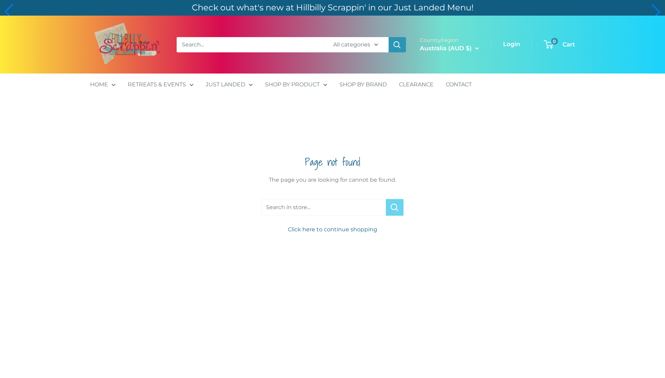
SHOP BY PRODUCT (292, 84)
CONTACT (459, 84)
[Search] (397, 44)
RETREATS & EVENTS (157, 84)
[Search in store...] (395, 207)
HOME (99, 84)
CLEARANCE (416, 84)
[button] (9, 11)
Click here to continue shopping (332, 229)
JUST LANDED (225, 84)
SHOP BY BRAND (363, 84)
